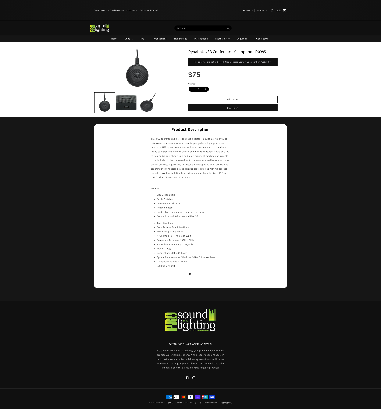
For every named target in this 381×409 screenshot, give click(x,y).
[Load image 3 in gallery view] (148, 103)
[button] (247, 10)
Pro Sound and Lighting (164, 403)
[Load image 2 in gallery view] (126, 103)
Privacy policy (195, 403)
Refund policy (182, 403)
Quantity (192, 84)
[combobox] (203, 28)
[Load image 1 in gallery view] (105, 103)
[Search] (228, 28)
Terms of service (210, 403)
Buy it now (233, 107)
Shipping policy (226, 403)
